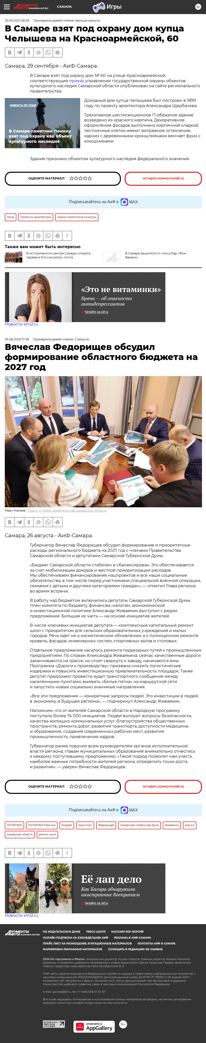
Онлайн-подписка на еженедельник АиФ (75, 937)
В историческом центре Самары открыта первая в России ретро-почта (58, 255)
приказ (76, 80)
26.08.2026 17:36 (17, 339)
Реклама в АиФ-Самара (132, 937)
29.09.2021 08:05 (17, 20)
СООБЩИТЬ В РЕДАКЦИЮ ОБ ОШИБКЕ (135, 949)
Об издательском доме (61, 931)
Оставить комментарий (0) (163, 178)
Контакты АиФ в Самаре (157, 943)
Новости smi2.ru (21, 324)
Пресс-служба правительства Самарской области (67, 510)
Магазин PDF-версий (127, 931)
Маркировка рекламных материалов (72, 949)
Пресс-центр (96, 931)
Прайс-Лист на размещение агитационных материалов (87, 943)
